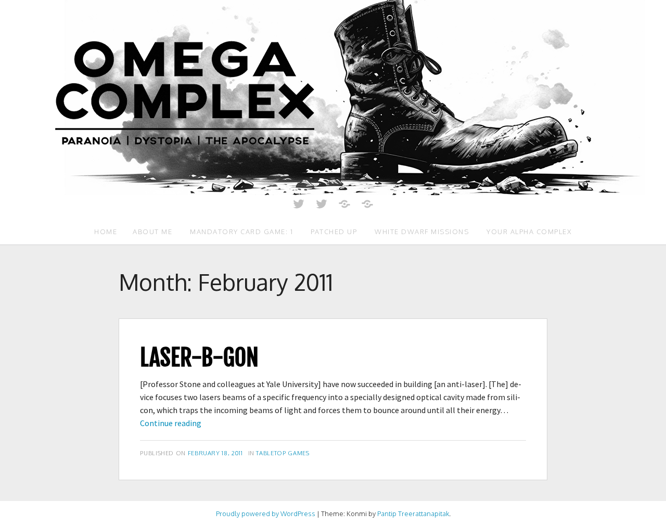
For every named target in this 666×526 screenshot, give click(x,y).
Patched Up (334, 231)
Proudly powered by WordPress (265, 513)
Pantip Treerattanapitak (413, 513)
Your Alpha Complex (529, 231)
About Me (152, 231)
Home (105, 231)
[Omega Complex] (333, 97)
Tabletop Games (282, 453)
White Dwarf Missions (422, 231)
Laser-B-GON (199, 357)
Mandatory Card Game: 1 (241, 231)
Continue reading (170, 423)
